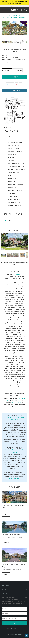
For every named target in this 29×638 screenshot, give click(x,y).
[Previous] (2, 28)
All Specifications (12, 137)
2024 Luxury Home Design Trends (11, 535)
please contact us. (14, 479)
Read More (6, 515)
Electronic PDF (6, 70)
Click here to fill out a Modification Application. (14, 450)
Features (10, 220)
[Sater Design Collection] (14, 10)
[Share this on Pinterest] (16, 84)
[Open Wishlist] (26, 635)
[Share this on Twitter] (8, 84)
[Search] (21, 10)
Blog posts (14, 487)
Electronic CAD (17, 70)
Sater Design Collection (16, 634)
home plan (18, 274)
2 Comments (19, 537)
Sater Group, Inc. (16, 402)
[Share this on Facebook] (12, 84)
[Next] (26, 28)
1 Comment (18, 569)
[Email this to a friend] (20, 84)
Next (17, 15)
